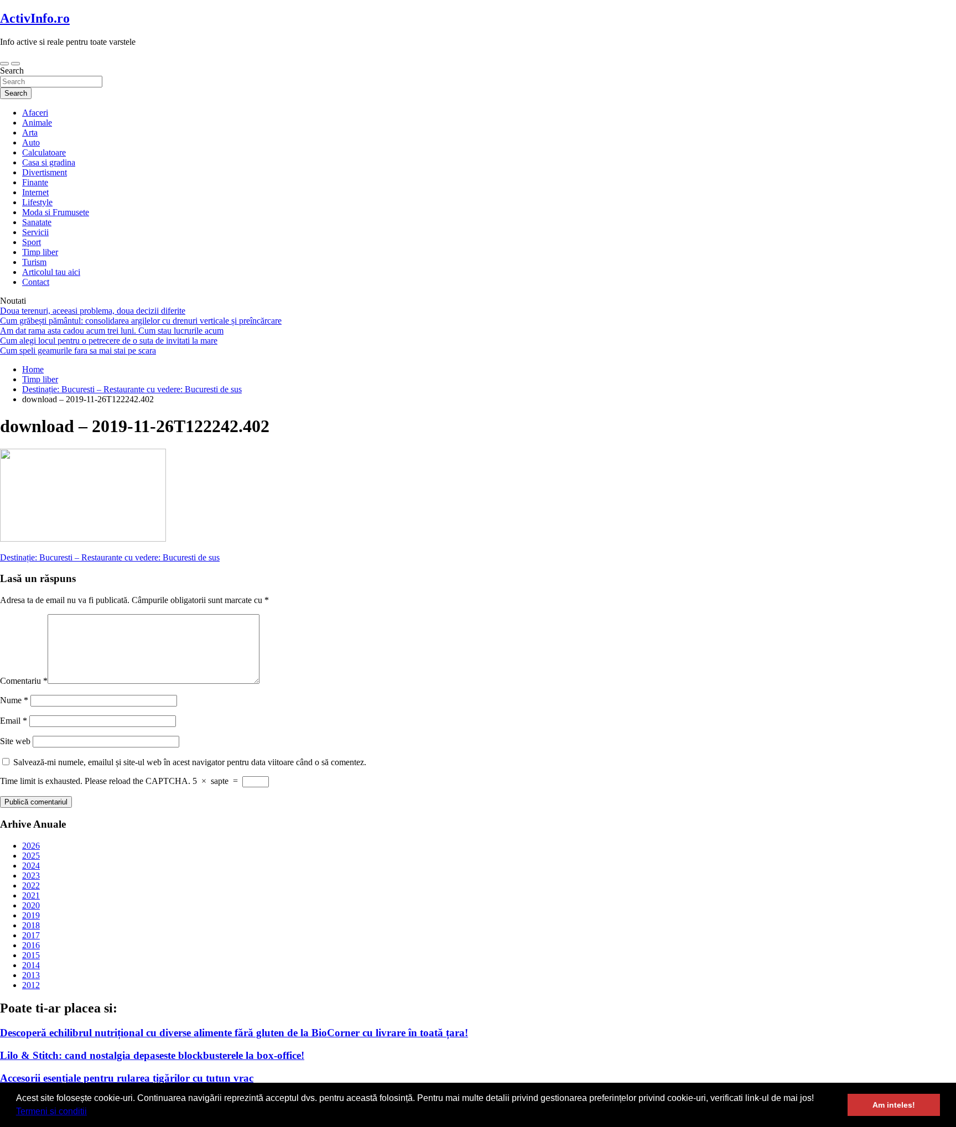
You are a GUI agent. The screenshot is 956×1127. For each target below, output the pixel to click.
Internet (35, 192)
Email (13, 720)
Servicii (35, 232)
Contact (35, 282)
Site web (15, 741)
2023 (31, 875)
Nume (14, 700)
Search (12, 70)
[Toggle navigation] (4, 63)
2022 (31, 885)
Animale (37, 122)
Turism (34, 262)
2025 (31, 855)
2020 (31, 905)
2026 (31, 845)
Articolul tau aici (51, 272)
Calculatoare (44, 152)
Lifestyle (37, 202)
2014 (31, 965)
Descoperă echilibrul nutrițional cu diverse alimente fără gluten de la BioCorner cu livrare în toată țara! (234, 1032)
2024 (31, 865)
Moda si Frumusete (55, 212)
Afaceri (35, 112)
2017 (31, 935)
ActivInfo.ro (35, 18)
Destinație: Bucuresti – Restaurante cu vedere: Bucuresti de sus (110, 557)
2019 (31, 915)
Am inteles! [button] (893, 1104)
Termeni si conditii (51, 1111)
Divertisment (44, 172)
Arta (30, 132)
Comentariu (24, 680)
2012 (31, 985)
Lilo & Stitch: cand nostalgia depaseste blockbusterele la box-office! (152, 1055)
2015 (31, 955)
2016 (31, 945)
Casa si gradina (48, 162)
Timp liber (40, 252)
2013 (31, 975)
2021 (31, 895)
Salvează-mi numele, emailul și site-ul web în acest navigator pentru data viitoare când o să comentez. (189, 762)
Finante (35, 182)
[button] (90, 1112)
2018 (31, 925)
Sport (31, 242)
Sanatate (36, 222)
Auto (31, 142)
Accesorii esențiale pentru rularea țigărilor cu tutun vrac (126, 1078)
